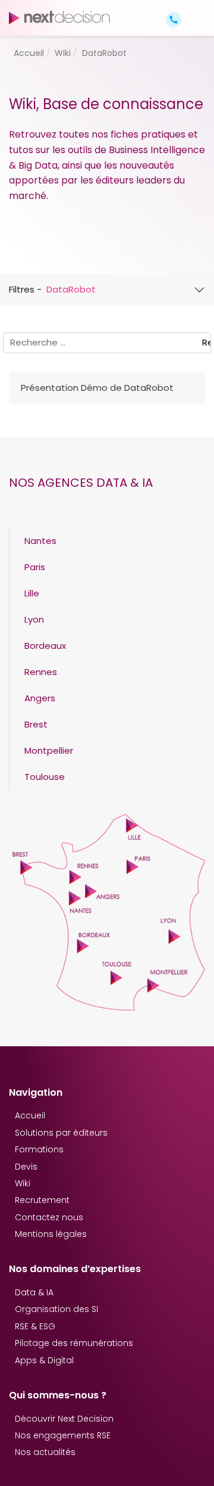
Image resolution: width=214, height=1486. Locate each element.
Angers (39, 698)
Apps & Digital (44, 1360)
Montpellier (48, 750)
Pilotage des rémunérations (74, 1343)
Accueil (30, 1115)
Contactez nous (49, 1217)
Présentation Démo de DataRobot (97, 387)
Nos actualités (45, 1452)
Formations (39, 1149)
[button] (194, 9)
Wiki (22, 1183)
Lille (31, 593)
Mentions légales (51, 1234)
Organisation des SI (56, 1309)
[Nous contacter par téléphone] (173, 18)
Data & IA (34, 1292)
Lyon (34, 619)
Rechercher (206, 342)
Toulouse (44, 776)
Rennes (40, 672)
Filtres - (52, 289)
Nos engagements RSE (63, 1435)
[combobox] (107, 343)
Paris (34, 567)
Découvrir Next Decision (64, 1419)
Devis (26, 1167)
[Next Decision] (59, 17)
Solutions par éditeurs (61, 1133)
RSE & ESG (35, 1326)
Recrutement (42, 1200)
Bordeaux (45, 645)
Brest (36, 724)
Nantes (40, 540)
